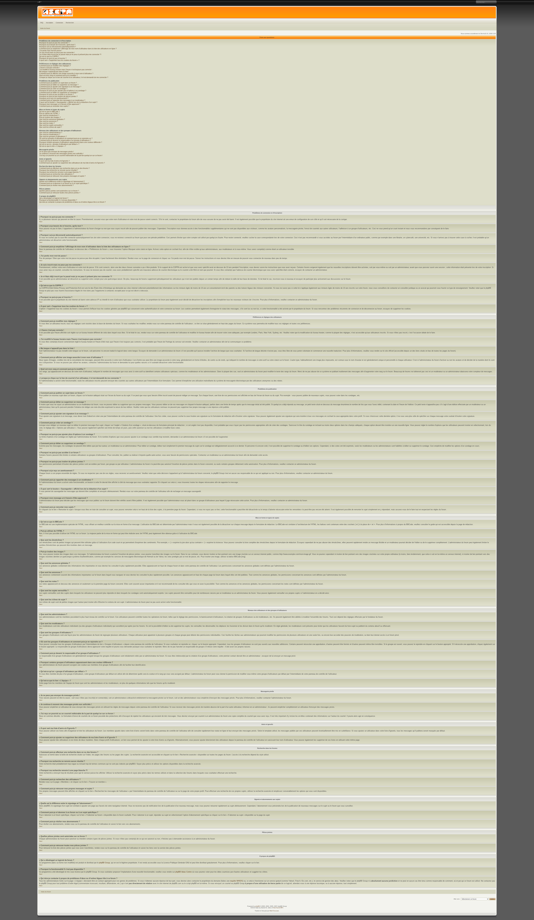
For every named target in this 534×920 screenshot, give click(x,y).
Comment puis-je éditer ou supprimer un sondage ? (58, 93)
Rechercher (70, 22)
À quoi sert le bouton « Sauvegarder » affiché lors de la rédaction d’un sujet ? (68, 102)
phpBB (257, 906)
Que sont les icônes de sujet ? (50, 127)
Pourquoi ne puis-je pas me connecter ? (54, 43)
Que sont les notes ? (47, 123)
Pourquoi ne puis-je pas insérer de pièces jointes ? (58, 96)
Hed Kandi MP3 (278, 907)
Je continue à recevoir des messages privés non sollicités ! (61, 154)
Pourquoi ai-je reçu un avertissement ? (53, 98)
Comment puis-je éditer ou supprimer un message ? (58, 85)
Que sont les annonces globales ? (52, 119)
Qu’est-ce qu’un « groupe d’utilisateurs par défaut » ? (59, 144)
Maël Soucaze (274, 911)
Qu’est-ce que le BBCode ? (49, 112)
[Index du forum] (267, 13)
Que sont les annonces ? (48, 121)
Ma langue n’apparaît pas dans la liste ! (54, 72)
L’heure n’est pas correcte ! (49, 68)
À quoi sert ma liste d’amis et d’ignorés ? (54, 161)
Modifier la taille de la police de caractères (39, 2)
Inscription (49, 22)
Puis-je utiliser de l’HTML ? (49, 114)
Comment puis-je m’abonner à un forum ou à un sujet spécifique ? (64, 183)
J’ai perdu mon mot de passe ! (50, 51)
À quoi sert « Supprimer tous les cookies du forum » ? (59, 60)
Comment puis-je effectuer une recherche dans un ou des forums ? (64, 168)
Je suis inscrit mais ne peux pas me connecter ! (57, 53)
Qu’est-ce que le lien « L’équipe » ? (52, 146)
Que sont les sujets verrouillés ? (51, 125)
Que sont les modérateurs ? (49, 134)
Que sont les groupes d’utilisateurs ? (53, 136)
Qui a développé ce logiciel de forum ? (53, 198)
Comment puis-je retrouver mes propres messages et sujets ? (62, 176)
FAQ (41, 22)
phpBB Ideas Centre (183, 872)
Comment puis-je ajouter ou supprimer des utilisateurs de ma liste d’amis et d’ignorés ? (72, 163)
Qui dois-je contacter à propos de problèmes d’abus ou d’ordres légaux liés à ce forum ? (72, 202)
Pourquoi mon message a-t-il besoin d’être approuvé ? (59, 104)
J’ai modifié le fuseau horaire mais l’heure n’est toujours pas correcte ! (65, 70)
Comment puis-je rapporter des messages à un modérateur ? (62, 100)
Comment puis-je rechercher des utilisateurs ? (56, 174)
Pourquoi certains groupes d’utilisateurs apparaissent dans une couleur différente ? (70, 142)
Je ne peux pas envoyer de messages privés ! (56, 152)
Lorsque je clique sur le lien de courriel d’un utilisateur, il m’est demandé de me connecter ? (73, 77)
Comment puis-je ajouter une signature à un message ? (60, 87)
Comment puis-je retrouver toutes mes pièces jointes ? (59, 193)
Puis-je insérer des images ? (50, 117)
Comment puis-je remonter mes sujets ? (54, 106)
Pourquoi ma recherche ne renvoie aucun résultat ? (58, 170)
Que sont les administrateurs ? (50, 133)
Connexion (59, 22)
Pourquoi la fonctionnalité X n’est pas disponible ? (58, 200)
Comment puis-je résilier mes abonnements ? (56, 185)
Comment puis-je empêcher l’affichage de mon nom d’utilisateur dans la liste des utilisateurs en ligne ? (78, 49)
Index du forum (45, 28)
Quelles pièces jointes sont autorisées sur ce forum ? (59, 191)
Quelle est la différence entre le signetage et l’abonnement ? (62, 181)
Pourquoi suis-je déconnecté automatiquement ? (57, 47)
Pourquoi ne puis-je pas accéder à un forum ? (56, 94)
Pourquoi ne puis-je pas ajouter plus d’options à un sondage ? (62, 91)
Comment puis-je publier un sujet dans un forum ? (58, 83)
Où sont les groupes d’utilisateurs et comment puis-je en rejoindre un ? (65, 138)
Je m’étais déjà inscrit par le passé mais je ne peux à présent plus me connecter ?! (70, 54)
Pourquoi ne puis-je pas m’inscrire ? (52, 58)
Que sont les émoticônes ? (49, 115)
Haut (40, 221)
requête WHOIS (236, 881)
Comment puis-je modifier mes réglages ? (55, 66)
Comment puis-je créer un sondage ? (53, 89)
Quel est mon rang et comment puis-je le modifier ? (58, 75)
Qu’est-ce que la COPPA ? (49, 56)
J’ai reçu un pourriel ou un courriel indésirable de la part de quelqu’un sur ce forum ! (70, 155)
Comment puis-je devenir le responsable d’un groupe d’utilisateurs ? (65, 140)
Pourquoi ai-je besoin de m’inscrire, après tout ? (57, 45)
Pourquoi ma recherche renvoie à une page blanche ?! (60, 172)
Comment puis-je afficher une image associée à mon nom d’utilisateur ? (66, 73)
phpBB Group (104, 863)
